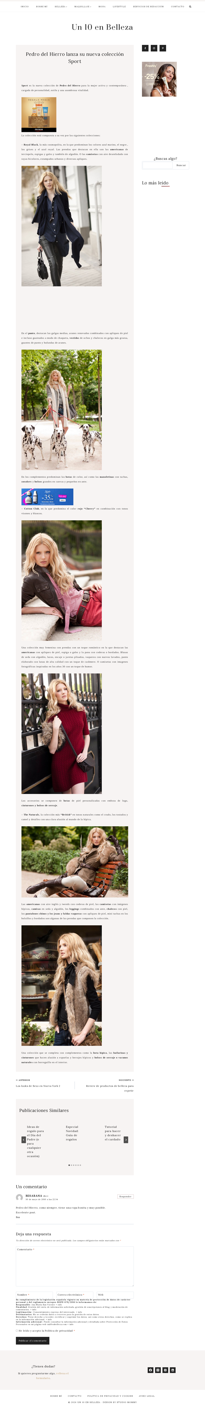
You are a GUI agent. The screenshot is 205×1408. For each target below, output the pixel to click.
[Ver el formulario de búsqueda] (190, 6)
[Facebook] (150, 1370)
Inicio (25, 6)
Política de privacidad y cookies (110, 1396)
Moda (102, 6)
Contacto (177, 6)
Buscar (181, 165)
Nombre (23, 1294)
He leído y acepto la (47, 1330)
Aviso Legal (147, 1396)
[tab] (69, 1165)
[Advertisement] (74, 310)
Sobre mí (42, 6)
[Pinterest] (165, 1370)
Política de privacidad (59, 1330)
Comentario (25, 1249)
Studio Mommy (127, 1402)
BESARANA (34, 1195)
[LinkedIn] (173, 1370)
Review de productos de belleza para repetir (110, 1085)
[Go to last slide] (23, 1139)
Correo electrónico (71, 1294)
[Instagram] (158, 1370)
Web (101, 1294)
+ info (59, 1304)
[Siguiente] (126, 1139)
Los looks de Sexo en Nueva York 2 (38, 1083)
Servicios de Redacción (148, 6)
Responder (126, 1196)
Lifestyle (119, 6)
